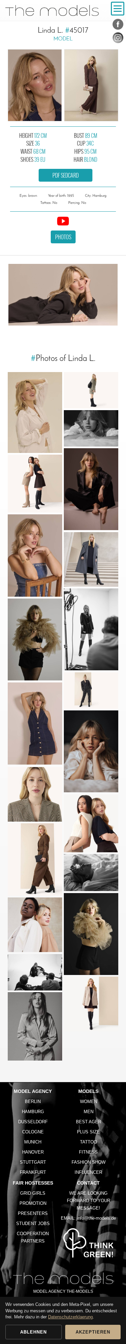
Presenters (33, 1213)
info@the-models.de (96, 1218)
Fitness (88, 1152)
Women (88, 1101)
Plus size (88, 1131)
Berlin (33, 1101)
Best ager (88, 1121)
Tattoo (88, 1141)
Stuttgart (33, 1162)
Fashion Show (89, 1162)
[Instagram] (118, 39)
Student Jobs (33, 1223)
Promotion (32, 1203)
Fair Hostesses (33, 1183)
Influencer (88, 1172)
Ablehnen (33, 1332)
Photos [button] (63, 237)
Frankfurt (33, 1172)
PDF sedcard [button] (65, 175)
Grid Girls (32, 1193)
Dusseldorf (33, 1121)
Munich (32, 1141)
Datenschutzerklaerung (70, 1316)
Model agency (33, 1091)
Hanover (33, 1152)
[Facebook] (118, 25)
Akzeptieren (93, 1332)
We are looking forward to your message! (88, 1201)
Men (88, 1111)
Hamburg (33, 1111)
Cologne (33, 1131)
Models (88, 1091)
